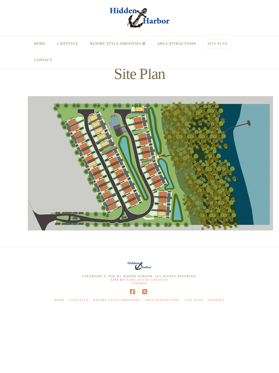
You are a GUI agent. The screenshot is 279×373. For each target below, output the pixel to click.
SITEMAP (139, 283)
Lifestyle (79, 299)
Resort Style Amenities (116, 299)
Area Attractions (162, 299)
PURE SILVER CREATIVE (147, 279)
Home (59, 299)
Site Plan (194, 299)
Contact (216, 299)
